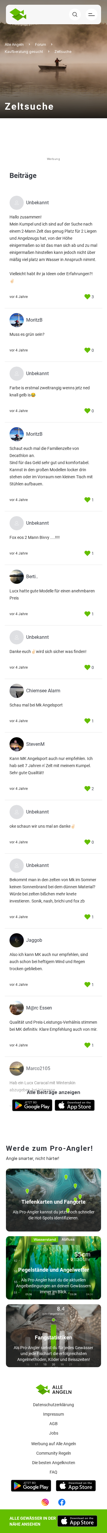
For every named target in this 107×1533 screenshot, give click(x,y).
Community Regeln (53, 1453)
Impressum (53, 1414)
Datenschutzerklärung (53, 1404)
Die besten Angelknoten (53, 1462)
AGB (53, 1423)
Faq (53, 1472)
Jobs (53, 1433)
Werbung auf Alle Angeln (53, 1443)
